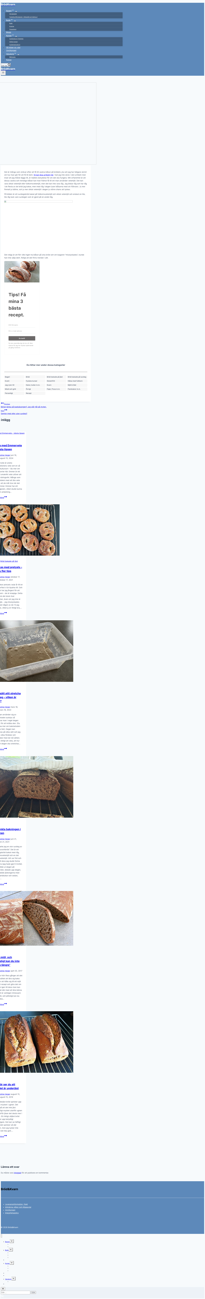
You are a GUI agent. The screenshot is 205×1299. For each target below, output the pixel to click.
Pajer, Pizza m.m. (53, 389)
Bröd (28, 377)
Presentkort (12, 29)
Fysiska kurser (31, 381)
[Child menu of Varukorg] (18, 54)
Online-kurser (13, 41)
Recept (28, 393)
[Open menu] (3, 72)
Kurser (7, 1263)
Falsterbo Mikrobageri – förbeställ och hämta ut (23, 17)
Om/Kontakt (11, 50)
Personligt (9, 393)
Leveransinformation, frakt (16, 1204)
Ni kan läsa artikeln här (43, 175)
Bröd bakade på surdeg (77, 377)
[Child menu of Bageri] (16, 11)
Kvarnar (11, 26)
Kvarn (49, 385)
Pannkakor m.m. (74, 389)
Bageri (7, 377)
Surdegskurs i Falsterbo (16, 39)
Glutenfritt (51, 381)
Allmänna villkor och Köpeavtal (18, 1207)
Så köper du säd (13, 47)
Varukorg (8, 1279)
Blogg (8, 32)
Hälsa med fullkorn (75, 381)
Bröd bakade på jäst (55, 377)
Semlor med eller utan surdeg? (14, 412)
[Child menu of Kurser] (16, 36)
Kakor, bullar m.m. (33, 385)
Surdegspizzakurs (14, 44)
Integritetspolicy (12, 1213)
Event (7, 381)
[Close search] (3, 1289)
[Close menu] (1, 1236)
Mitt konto (12, 57)
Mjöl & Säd (72, 385)
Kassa (8, 60)
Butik (10, 23)
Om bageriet (13, 14)
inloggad (17, 1173)
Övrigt (28, 389)
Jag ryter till (9, 385)
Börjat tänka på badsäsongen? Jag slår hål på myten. (24, 405)
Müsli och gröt (10, 389)
